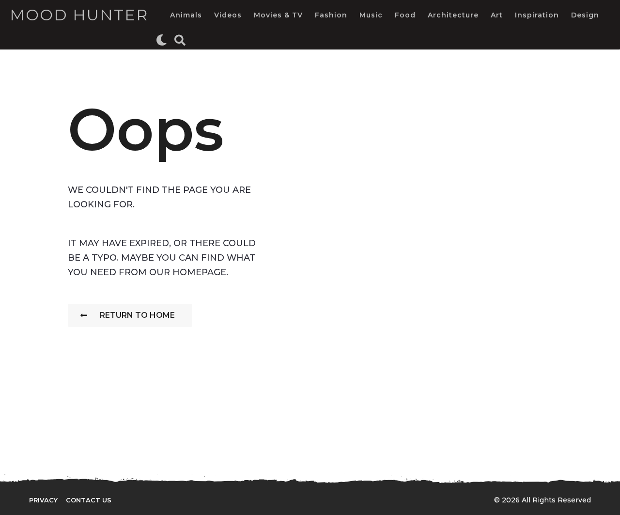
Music (371, 15)
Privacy (43, 500)
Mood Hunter (79, 14)
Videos (228, 15)
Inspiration (537, 15)
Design (585, 15)
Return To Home (137, 315)
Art (497, 15)
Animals (186, 15)
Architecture (453, 15)
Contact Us (88, 500)
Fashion (331, 15)
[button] (161, 39)
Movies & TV (278, 15)
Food (405, 15)
